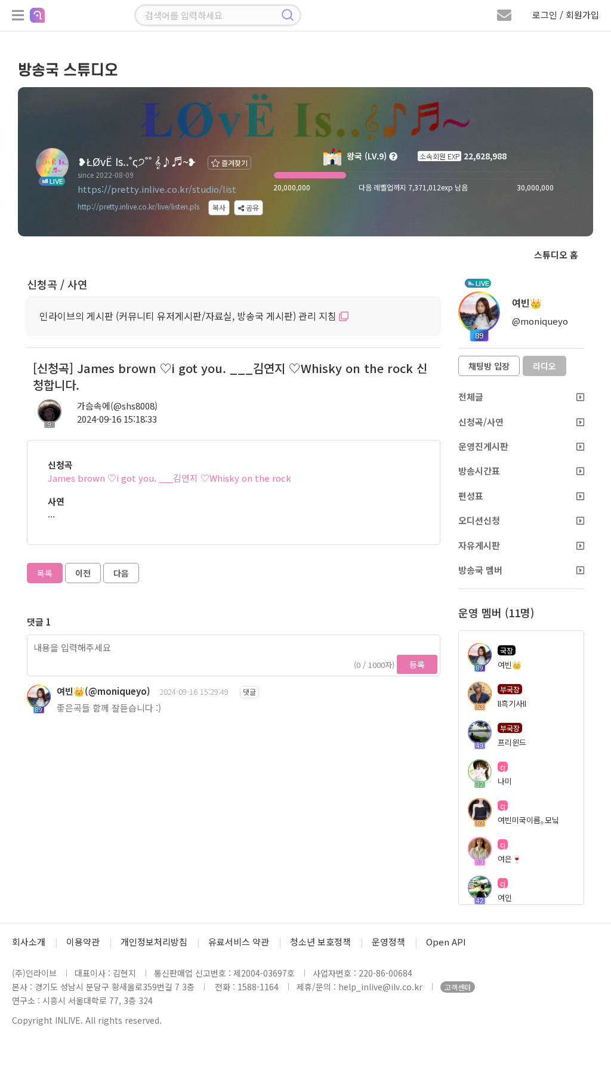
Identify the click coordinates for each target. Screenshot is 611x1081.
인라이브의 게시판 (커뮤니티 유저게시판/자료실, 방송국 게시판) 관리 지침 (189, 316)
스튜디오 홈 (556, 254)
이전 (83, 573)
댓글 (249, 691)
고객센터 (458, 987)
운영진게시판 (483, 446)
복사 (219, 207)
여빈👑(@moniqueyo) (103, 691)
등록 (417, 664)
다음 (121, 573)
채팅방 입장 (489, 366)
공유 (251, 207)
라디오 (544, 366)
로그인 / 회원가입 (565, 14)
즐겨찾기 (234, 163)
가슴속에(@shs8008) (117, 405)
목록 (45, 573)
